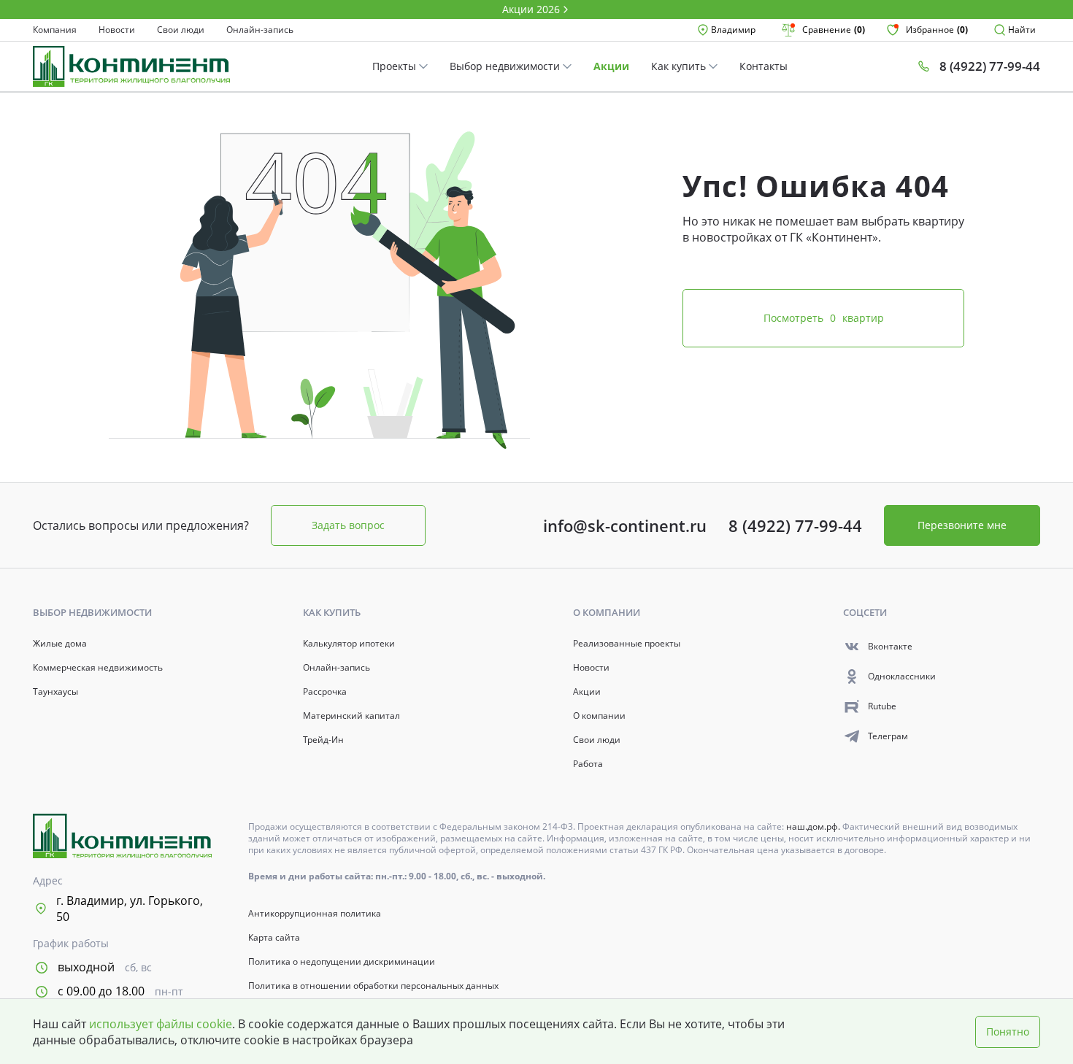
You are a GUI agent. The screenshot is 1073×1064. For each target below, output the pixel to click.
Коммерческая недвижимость (98, 668)
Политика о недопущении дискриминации (341, 962)
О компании (599, 716)
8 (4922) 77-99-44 (795, 525)
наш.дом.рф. (814, 826)
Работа (588, 764)
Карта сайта (274, 938)
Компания (55, 30)
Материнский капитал (351, 716)
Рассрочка (325, 692)
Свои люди (180, 30)
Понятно (1007, 1031)
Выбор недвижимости (506, 66)
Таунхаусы (55, 692)
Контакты (763, 66)
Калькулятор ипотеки (349, 643)
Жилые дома (60, 643)
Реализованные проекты (626, 643)
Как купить (680, 66)
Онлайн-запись (259, 30)
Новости (117, 30)
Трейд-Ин (323, 740)
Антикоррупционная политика (314, 914)
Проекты (395, 66)
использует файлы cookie (160, 1024)
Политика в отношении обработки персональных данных (373, 986)
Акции (611, 66)
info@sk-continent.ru (625, 525)
